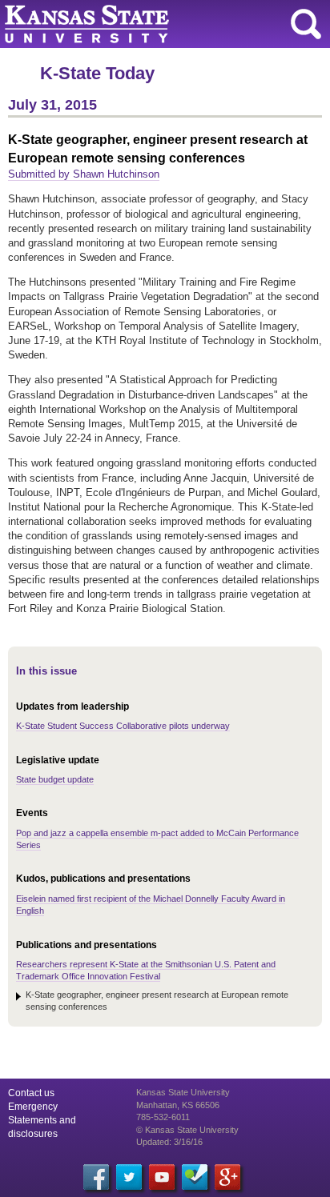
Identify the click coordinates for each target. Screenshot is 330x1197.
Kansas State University (146, 24)
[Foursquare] (194, 1177)
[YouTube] (162, 1177)
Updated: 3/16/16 (169, 1142)
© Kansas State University (187, 1130)
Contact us (31, 1093)
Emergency (33, 1106)
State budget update (55, 779)
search (306, 24)
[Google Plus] (227, 1177)
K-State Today (97, 73)
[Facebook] (96, 1177)
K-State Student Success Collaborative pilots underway (123, 726)
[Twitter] (129, 1177)
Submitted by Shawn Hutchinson (83, 174)
